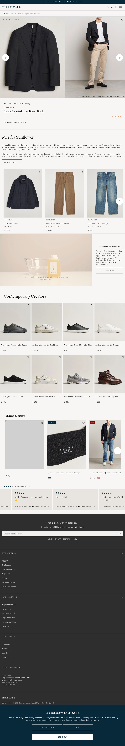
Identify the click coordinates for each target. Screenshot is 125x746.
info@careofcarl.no (15, 680)
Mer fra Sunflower (18, 137)
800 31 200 (12, 682)
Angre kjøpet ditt (8, 618)
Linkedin (5, 657)
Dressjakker (14, 19)
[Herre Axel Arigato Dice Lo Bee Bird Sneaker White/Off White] (46, 374)
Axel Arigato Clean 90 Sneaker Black (78, 345)
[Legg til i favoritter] (39, 172)
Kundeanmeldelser (9, 622)
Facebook (5, 648)
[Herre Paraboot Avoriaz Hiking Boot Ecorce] (109, 374)
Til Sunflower (10, 162)
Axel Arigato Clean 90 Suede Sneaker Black (12, 396)
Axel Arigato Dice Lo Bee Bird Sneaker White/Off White (43, 396)
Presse (4, 578)
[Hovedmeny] (120, 7)
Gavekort (5, 626)
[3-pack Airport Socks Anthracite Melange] (66, 470)
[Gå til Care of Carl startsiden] (11, 7)
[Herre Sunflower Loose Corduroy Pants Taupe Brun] (64, 193)
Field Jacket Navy (11, 223)
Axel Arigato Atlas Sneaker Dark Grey (13, 345)
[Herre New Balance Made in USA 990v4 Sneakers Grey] (78, 374)
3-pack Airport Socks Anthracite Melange (64, 473)
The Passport (7, 565)
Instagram (6, 644)
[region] (62, 499)
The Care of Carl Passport (62, 2)
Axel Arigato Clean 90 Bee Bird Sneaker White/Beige (44, 345)
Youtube (5, 653)
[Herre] (24, 444)
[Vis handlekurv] (116, 7)
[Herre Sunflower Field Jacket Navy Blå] (23, 193)
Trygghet (5, 561)
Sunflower (9, 108)
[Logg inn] (108, 7)
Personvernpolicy (8, 582)
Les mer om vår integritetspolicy (62, 539)
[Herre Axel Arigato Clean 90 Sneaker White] (109, 322)
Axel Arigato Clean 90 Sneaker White (107, 345)
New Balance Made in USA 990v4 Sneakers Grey (77, 396)
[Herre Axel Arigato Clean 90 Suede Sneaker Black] (15, 374)
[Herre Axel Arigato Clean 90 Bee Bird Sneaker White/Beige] (46, 322)
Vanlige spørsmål (8, 613)
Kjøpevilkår (6, 574)
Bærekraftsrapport (9, 587)
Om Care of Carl (8, 569)
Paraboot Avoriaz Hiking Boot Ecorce (106, 396)
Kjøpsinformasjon (9, 604)
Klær (5, 19)
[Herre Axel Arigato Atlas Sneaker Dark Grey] (15, 322)
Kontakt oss (6, 609)
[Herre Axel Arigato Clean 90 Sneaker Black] (78, 322)
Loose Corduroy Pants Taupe (57, 223)
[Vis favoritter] (112, 7)
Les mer (108, 270)
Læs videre (94, 720)
